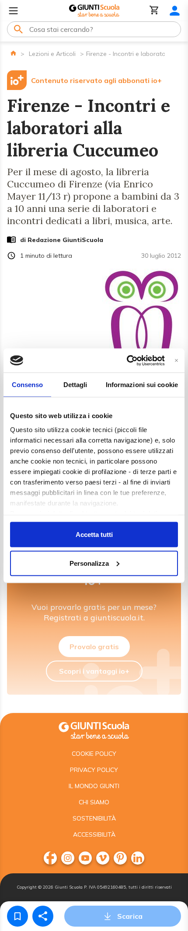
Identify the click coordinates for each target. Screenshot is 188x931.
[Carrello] (154, 11)
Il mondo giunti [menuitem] (94, 786)
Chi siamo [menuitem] (94, 802)
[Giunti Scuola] (94, 10)
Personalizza (89, 563)
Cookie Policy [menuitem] (94, 754)
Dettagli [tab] (75, 384)
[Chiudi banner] (176, 360)
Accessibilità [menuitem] (94, 834)
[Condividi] (42, 916)
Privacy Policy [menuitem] (94, 770)
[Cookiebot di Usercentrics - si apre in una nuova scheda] (126, 360)
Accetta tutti (94, 534)
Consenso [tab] (27, 384)
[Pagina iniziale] (13, 53)
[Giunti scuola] (94, 729)
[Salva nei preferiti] (17, 916)
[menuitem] (50, 858)
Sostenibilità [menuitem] (94, 818)
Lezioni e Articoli (52, 54)
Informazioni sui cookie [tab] (142, 384)
